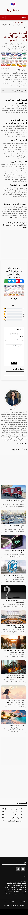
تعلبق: (21, 343)
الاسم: (21, 336)
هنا (11, 217)
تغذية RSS (6, 905)
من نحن (5, 901)
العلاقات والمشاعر (16, 809)
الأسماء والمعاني (17, 812)
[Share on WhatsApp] (6, 281)
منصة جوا (24, 22)
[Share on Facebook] (22, 281)
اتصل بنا (22, 905)
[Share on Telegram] (10, 281)
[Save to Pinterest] (18, 281)
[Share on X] (14, 281)
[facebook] (23, 869)
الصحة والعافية (17, 815)
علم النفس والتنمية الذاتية (14, 821)
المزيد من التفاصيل (21, 443)
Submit (14, 363)
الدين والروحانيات (17, 818)
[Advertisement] (14, 244)
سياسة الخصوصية (13, 901)
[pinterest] (18, 869)
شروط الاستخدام (23, 901)
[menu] (3, 17)
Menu (24, 17)
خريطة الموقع (14, 905)
